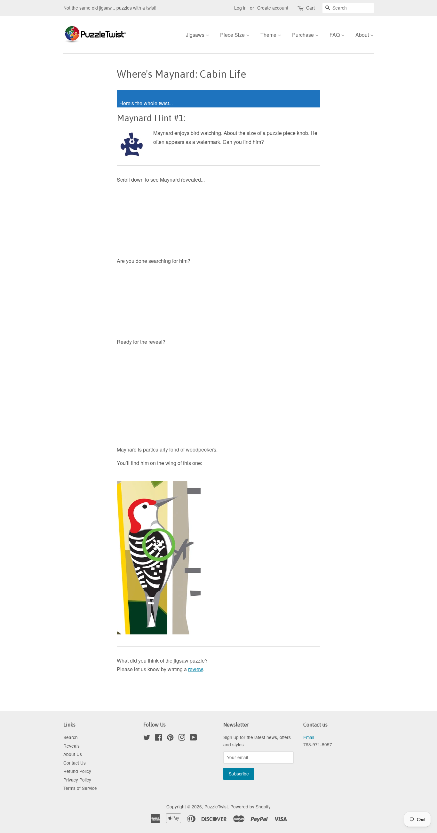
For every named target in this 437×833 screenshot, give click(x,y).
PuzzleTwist (216, 806)
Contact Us (74, 762)
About (362, 34)
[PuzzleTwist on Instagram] (181, 738)
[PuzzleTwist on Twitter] (146, 738)
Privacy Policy (77, 779)
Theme (269, 34)
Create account (272, 7)
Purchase (303, 34)
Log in (240, 7)
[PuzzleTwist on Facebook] (158, 738)
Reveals (71, 746)
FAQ (335, 34)
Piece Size (233, 34)
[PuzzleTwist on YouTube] (193, 738)
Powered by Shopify (250, 806)
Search (70, 737)
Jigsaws (196, 34)
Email (308, 737)
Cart (310, 7)
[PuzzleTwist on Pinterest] (170, 738)
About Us (72, 754)
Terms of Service (80, 788)
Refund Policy (77, 771)
